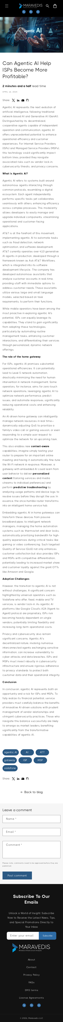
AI (27, 752)
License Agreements (31, 997)
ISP (25, 760)
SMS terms (31, 990)
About (31, 959)
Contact (31, 967)
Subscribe (47, 935)
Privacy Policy (31, 974)
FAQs (31, 982)
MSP (40, 760)
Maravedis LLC (35, 1018)
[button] (6, 6)
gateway (9, 760)
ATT (42, 752)
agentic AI (10, 752)
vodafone (10, 768)
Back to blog (33, 792)
